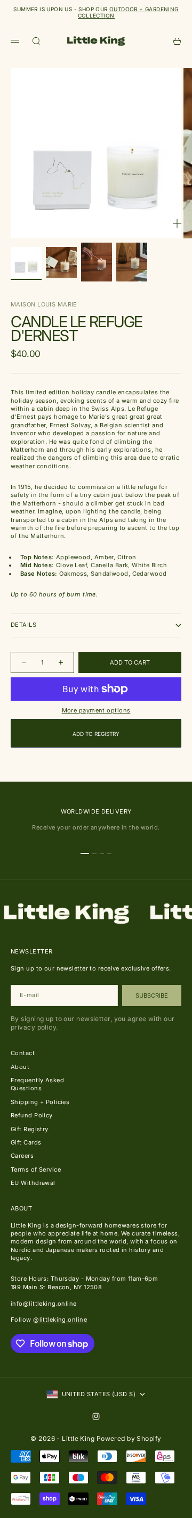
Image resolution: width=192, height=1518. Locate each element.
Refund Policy (32, 1115)
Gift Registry (30, 1129)
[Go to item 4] (131, 262)
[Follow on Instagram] (96, 1416)
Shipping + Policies (40, 1102)
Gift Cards (26, 1142)
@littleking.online (60, 1319)
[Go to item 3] (96, 262)
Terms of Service (36, 1169)
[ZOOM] (177, 223)
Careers (22, 1155)
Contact (23, 1053)
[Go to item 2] (61, 262)
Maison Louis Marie (44, 304)
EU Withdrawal (33, 1183)
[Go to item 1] (26, 262)
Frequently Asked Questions (37, 1084)
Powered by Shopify (129, 1438)
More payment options (96, 710)
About (20, 1067)
